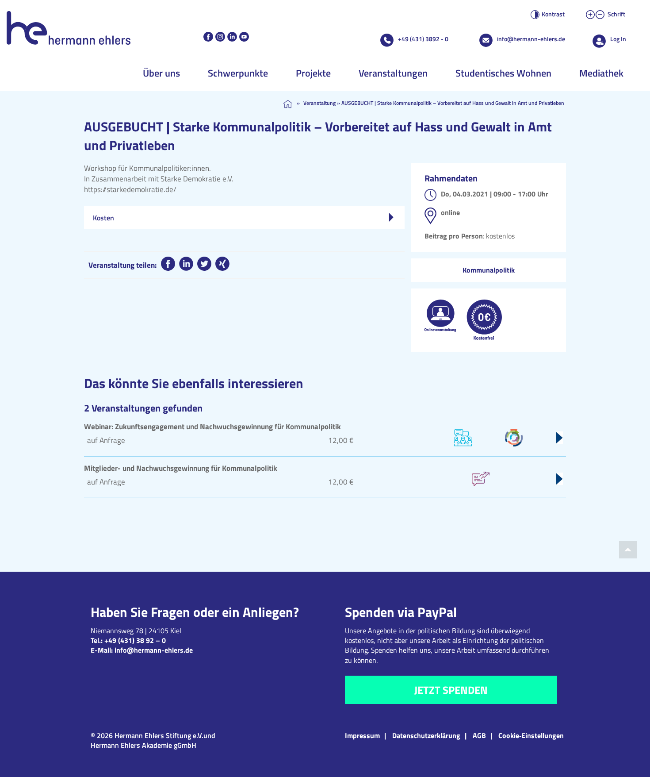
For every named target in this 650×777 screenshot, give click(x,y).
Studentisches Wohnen (503, 73)
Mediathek (601, 73)
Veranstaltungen (393, 73)
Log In (618, 38)
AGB (479, 735)
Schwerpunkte (238, 73)
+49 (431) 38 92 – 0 (135, 640)
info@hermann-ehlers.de (531, 38)
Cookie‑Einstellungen (531, 735)
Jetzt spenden (451, 690)
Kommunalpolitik (489, 270)
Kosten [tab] (103, 217)
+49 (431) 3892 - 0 (423, 38)
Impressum (362, 735)
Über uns (161, 73)
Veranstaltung (319, 103)
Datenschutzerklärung (426, 735)
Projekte (313, 73)
